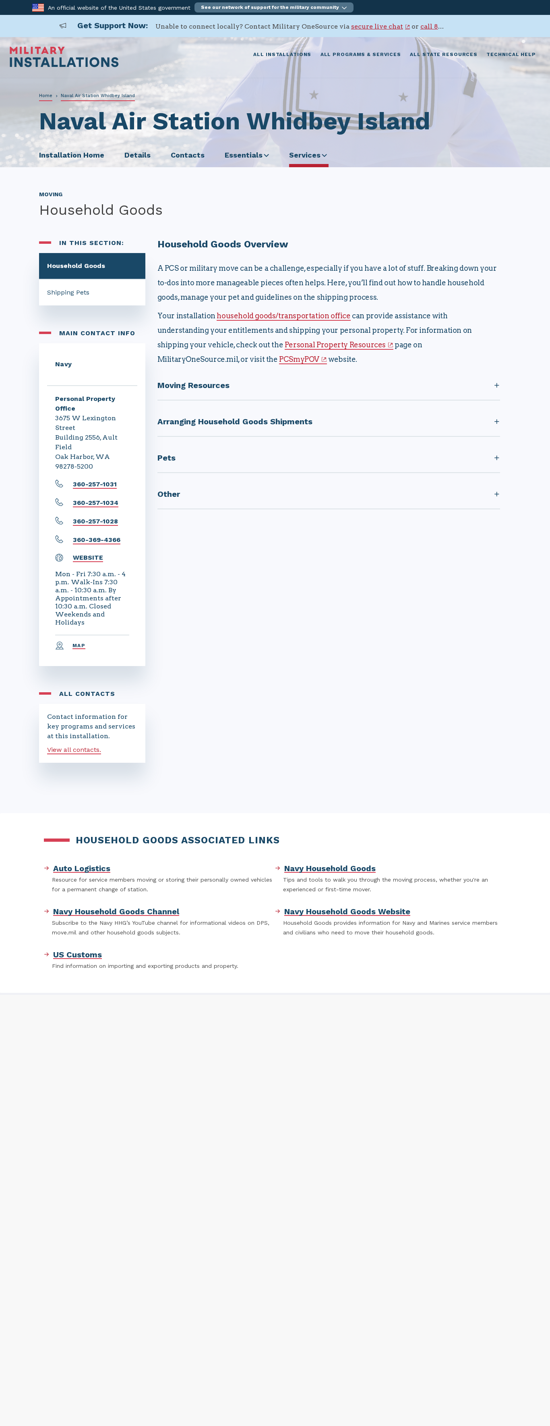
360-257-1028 (95, 521)
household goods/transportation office (283, 315)
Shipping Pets (68, 292)
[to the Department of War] (38, 7)
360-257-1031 (95, 484)
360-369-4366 (96, 540)
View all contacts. (74, 749)
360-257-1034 (95, 502)
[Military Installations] (64, 65)
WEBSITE (88, 557)
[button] (274, 7)
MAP (78, 645)
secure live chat (377, 26)
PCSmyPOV (299, 359)
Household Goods (76, 266)
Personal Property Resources (335, 344)
